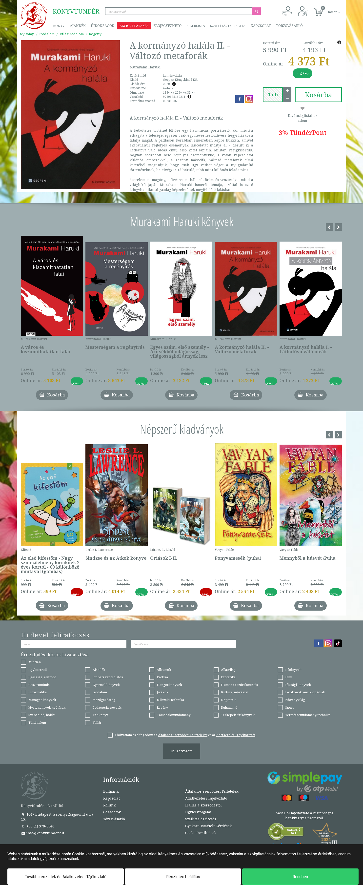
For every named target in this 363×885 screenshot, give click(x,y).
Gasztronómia (39, 684)
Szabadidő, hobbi (41, 715)
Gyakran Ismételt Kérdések (208, 825)
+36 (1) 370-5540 (39, 826)
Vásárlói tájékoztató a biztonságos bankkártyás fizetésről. (304, 815)
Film (288, 677)
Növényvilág (295, 700)
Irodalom (47, 34)
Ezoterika (228, 677)
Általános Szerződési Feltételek (211, 791)
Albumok (164, 669)
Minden (34, 662)
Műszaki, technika (170, 700)
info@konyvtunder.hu (44, 833)
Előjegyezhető (168, 25)
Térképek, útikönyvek (238, 715)
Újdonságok (102, 25)
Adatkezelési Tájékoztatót (235, 735)
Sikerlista (196, 25)
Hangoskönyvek (169, 684)
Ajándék (78, 25)
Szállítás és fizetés (227, 25)
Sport (289, 707)
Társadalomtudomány (173, 715)
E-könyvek (293, 669)
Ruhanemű (229, 707)
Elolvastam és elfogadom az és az (185, 735)
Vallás (97, 722)
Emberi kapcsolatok (108, 677)
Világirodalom (72, 34)
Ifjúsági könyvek (298, 684)
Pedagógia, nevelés (107, 707)
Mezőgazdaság (104, 700)
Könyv (59, 25)
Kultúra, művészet (234, 692)
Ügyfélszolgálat (198, 812)
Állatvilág (228, 669)
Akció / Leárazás (134, 25)
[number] (273, 94)
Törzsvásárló (289, 25)
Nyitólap (27, 34)
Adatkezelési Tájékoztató (206, 798)
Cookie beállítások (200, 832)
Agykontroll (37, 669)
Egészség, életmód (42, 677)
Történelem (37, 722)
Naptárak (228, 700)
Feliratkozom (182, 751)
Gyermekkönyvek (106, 684)
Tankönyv (100, 715)
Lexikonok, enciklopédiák (305, 692)
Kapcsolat (261, 25)
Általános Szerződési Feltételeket (182, 735)
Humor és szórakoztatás (239, 684)
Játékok (162, 692)
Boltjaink (111, 791)
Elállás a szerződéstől (203, 805)
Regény (95, 34)
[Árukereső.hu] (285, 833)
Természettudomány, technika (307, 715)
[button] (328, 9)
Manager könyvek (42, 700)
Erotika (162, 677)
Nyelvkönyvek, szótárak (46, 707)
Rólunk (109, 805)
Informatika (37, 692)
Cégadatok (112, 812)
